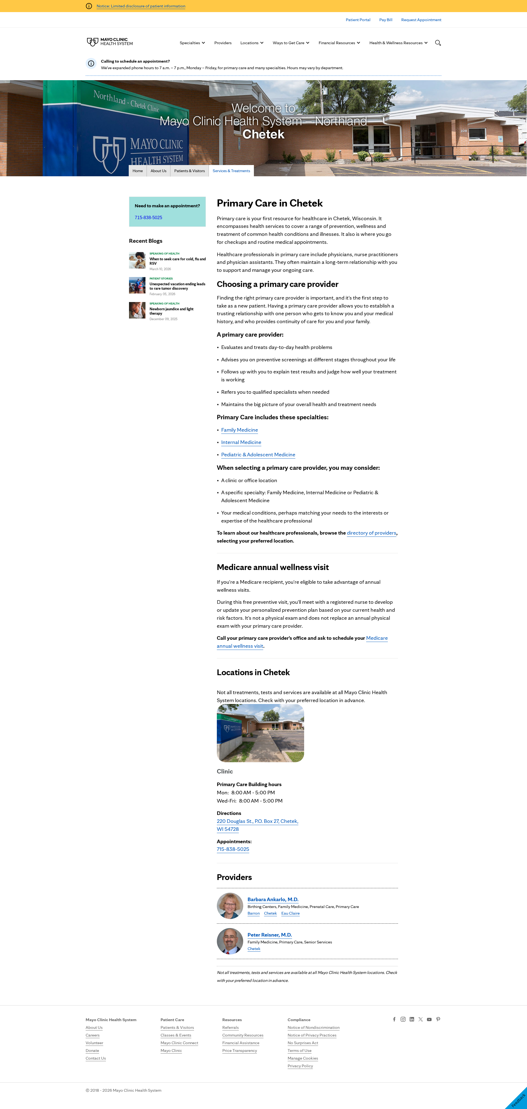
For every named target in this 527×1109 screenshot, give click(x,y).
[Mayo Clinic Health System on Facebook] (394, 1020)
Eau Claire (290, 913)
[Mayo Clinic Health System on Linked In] (412, 1020)
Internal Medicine (241, 442)
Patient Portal (358, 19)
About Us (158, 170)
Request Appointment (421, 19)
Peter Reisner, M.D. (270, 934)
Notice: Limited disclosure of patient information (141, 6)
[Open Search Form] (438, 43)
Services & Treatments (231, 170)
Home (138, 170)
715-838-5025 (148, 217)
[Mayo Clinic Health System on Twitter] (420, 1020)
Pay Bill (386, 19)
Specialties (190, 42)
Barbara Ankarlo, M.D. (273, 899)
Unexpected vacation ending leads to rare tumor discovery (177, 286)
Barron (254, 913)
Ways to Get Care (288, 42)
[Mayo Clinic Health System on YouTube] (429, 1019)
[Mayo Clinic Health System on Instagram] (403, 1020)
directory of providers (371, 532)
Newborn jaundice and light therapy (172, 311)
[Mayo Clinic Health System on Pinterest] (438, 1020)
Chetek (270, 913)
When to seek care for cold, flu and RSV (178, 261)
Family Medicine (239, 429)
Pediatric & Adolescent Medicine (258, 454)
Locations (249, 42)
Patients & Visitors (189, 170)
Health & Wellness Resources (396, 42)
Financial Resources (337, 42)
